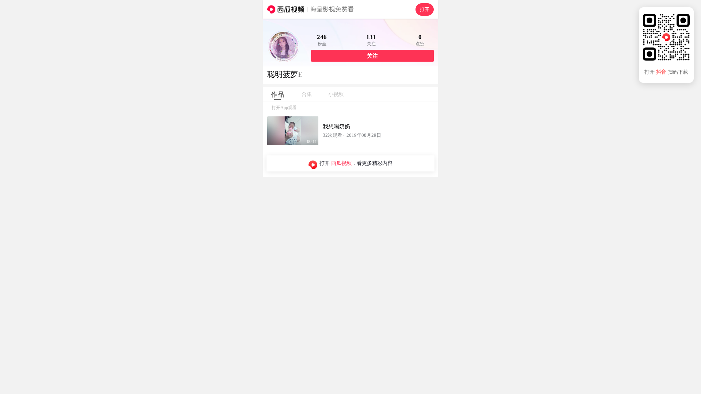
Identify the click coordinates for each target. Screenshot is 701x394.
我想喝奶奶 (336, 127)
